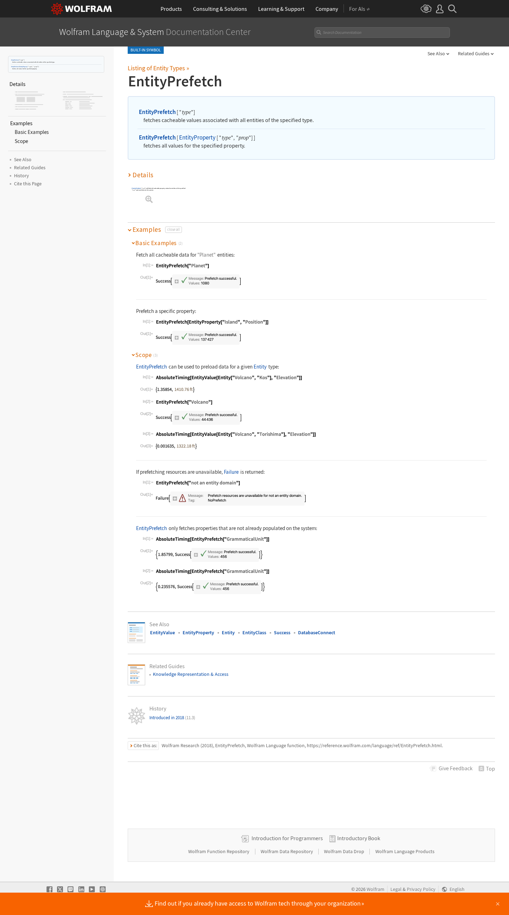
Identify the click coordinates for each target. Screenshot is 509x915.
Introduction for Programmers (287, 838)
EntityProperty (23, 66)
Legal (396, 889)
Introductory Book (358, 838)
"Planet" (206, 254)
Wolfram (375, 889)
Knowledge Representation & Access (190, 674)
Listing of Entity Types (158, 68)
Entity (260, 366)
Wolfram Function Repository (219, 851)
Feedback (456, 768)
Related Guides (473, 53)
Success (282, 632)
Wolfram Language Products (404, 851)
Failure (231, 472)
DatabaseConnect (316, 632)
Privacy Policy (421, 889)
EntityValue (162, 632)
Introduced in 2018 (172, 718)
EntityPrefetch (15, 60)
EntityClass (254, 632)
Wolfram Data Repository (287, 851)
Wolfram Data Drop (344, 851)
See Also (436, 53)
